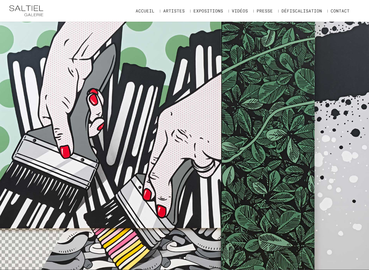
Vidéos (240, 11)
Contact (340, 11)
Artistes (174, 11)
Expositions (208, 11)
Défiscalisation (301, 11)
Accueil (145, 11)
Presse (265, 11)
